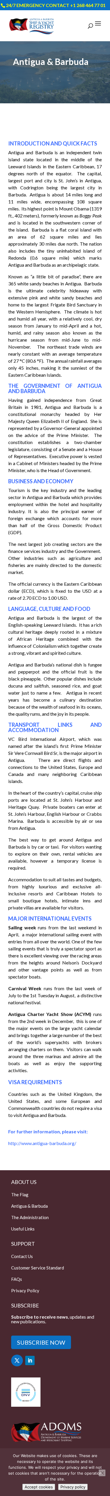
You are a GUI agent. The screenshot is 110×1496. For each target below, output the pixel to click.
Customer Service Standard (37, 1267)
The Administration (30, 1217)
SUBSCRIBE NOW (41, 1342)
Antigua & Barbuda (29, 1206)
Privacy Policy (25, 1290)
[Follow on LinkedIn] (30, 1360)
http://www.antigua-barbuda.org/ (42, 1143)
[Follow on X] (17, 1360)
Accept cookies (39, 1487)
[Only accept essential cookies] (102, 1472)
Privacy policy (72, 1487)
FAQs (16, 1279)
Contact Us (22, 1256)
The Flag (19, 1194)
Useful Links (23, 1228)
